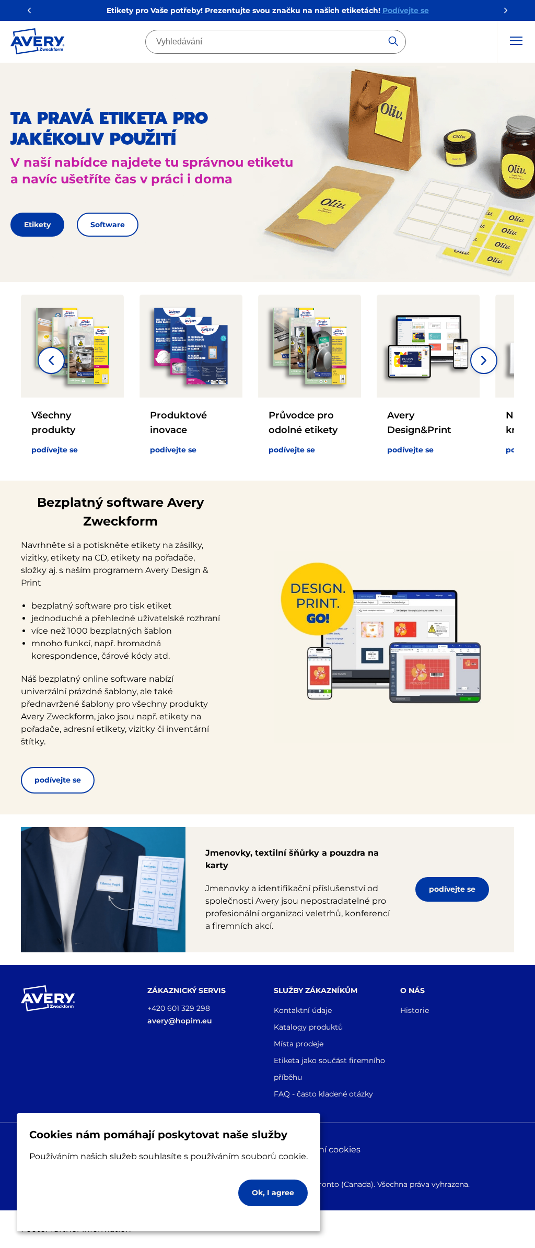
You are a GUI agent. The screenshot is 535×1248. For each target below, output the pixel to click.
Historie (414, 1010)
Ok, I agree (273, 1192)
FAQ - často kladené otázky (323, 1094)
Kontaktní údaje (303, 1010)
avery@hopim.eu (179, 1020)
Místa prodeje (298, 1043)
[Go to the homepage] (37, 43)
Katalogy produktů (308, 1027)
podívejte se (57, 780)
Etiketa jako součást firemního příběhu (329, 1069)
